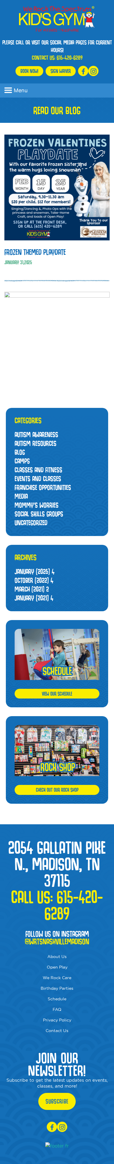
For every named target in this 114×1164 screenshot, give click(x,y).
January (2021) (34, 597)
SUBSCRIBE (57, 1101)
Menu (20, 90)
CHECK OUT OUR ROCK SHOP (57, 789)
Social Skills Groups (39, 513)
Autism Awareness (36, 434)
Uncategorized (31, 522)
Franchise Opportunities (43, 487)
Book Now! (29, 71)
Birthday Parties (57, 988)
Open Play (57, 967)
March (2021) (32, 589)
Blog (20, 452)
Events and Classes (38, 478)
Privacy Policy (57, 1020)
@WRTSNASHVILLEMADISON (57, 941)
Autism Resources (35, 443)
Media (21, 496)
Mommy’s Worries (36, 505)
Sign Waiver (61, 71)
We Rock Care (57, 977)
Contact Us (57, 1030)
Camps (22, 460)
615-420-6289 (69, 57)
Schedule (57, 998)
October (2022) (34, 580)
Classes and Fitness (38, 469)
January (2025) (34, 571)
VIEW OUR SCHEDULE (57, 693)
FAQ (57, 1009)
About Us (57, 956)
